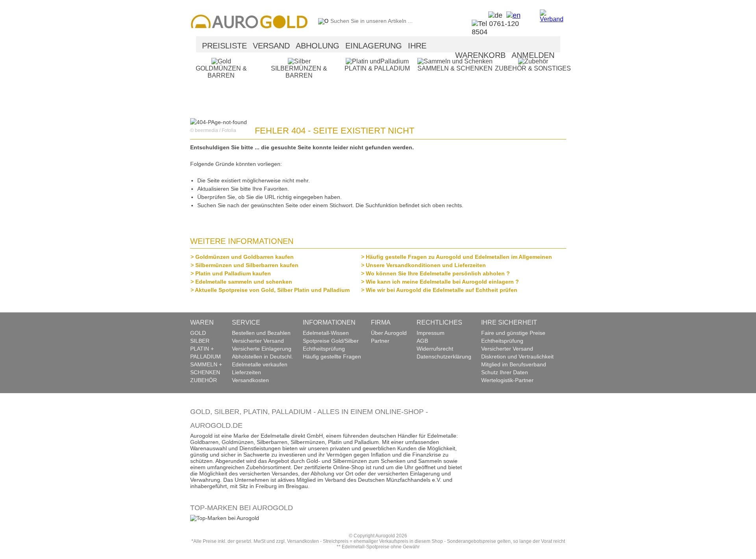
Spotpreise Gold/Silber (331, 341)
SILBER (199, 341)
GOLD (198, 333)
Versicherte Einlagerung (261, 348)
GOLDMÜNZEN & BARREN (221, 72)
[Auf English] (511, 15)
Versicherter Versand (258, 341)
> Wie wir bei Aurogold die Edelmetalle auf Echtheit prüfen (441, 290)
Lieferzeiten (246, 372)
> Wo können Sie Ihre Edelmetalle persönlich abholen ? (437, 273)
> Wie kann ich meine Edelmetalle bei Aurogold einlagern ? (442, 282)
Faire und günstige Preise (513, 333)
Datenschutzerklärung (444, 356)
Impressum (431, 333)
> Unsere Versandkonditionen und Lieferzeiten (425, 265)
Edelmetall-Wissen (326, 333)
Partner (380, 341)
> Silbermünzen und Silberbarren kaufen (246, 265)
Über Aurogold (389, 333)
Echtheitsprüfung (324, 348)
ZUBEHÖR (203, 380)
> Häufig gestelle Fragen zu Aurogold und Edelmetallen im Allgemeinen (458, 257)
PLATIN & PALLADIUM (377, 68)
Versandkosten (250, 380)
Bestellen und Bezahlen (261, 333)
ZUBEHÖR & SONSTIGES (533, 68)
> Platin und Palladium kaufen (233, 273)
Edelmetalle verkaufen (259, 364)
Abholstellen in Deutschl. (262, 356)
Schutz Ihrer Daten (504, 372)
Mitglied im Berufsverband (513, 364)
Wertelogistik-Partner (507, 380)
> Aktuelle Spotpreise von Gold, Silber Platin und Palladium (272, 290)
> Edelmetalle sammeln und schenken (243, 282)
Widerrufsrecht (435, 348)
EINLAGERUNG (373, 45)
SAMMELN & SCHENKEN (455, 68)
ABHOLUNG (317, 45)
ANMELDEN (532, 55)
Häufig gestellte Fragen (332, 356)
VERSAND (271, 45)
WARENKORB (480, 55)
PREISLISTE (224, 45)
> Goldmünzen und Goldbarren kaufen (244, 257)
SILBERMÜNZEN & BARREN (299, 72)
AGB (422, 341)
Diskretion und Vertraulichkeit (517, 356)
